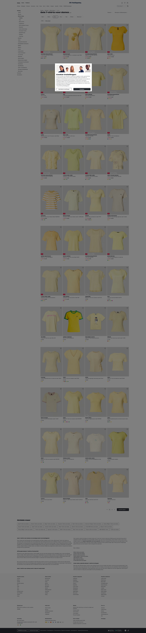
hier (65, 84)
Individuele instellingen (64, 89)
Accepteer (82, 89)
